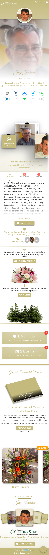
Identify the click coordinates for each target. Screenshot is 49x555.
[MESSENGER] (24, 93)
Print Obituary (26, 223)
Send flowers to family (24, 261)
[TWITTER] (33, 93)
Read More (24, 218)
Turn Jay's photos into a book (24, 162)
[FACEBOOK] (16, 93)
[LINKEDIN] (7, 99)
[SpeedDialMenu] (43, 549)
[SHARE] (33, 99)
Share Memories (26, 544)
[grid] (24, 140)
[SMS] (24, 99)
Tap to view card (22, 487)
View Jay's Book (24, 428)
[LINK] (41, 99)
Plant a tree (24, 295)
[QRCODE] (7, 93)
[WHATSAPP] (41, 93)
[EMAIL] (16, 99)
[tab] (10, 175)
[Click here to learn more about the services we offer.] (24, 532)
